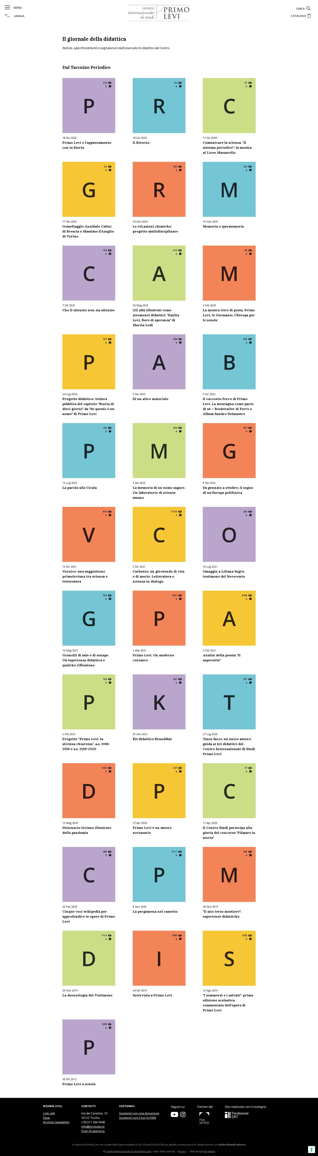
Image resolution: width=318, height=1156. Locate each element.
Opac (46, 1118)
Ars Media (209, 1151)
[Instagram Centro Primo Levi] (183, 1116)
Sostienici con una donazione (139, 1113)
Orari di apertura (93, 1131)
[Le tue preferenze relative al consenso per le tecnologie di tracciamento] (311, 1149)
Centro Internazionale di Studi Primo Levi (128, 1151)
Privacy (182, 1151)
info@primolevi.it (93, 1127)
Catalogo (298, 16)
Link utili (49, 1113)
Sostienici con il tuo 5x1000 (137, 1118)
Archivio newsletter (56, 1122)
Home (158, 13)
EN (8, 16)
